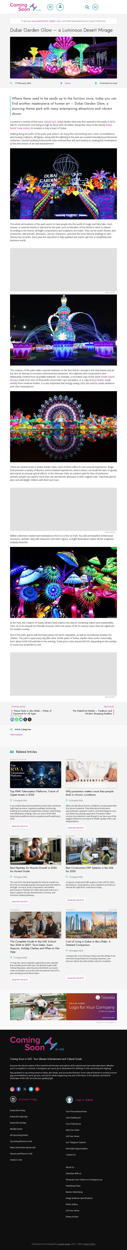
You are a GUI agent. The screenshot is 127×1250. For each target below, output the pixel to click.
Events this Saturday (18, 1116)
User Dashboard (73, 1117)
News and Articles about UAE (22, 1147)
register (52, 21)
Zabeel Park (50, 121)
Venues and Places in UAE (21, 1153)
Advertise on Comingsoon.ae (106, 1022)
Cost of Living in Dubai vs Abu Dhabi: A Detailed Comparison (88, 943)
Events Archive (72, 1216)
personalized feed (40, 21)
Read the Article (19, 826)
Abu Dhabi (113, 910)
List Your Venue (72, 1136)
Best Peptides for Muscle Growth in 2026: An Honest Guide (33, 869)
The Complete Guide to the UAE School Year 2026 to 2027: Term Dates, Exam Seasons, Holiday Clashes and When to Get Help (34, 947)
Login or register (84, 1100)
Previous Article (31, 710)
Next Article (93, 710)
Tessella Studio (63, 1244)
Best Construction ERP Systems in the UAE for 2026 (90, 869)
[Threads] (29, 719)
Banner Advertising (74, 1192)
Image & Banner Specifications (79, 1198)
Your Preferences (73, 1124)
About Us (70, 1167)
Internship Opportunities (77, 1148)
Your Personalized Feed (76, 1111)
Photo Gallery (72, 1204)
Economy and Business (18, 759)
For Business (70, 836)
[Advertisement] (63, 269)
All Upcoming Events (19, 1135)
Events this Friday (17, 1110)
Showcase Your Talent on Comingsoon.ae (84, 1179)
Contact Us (70, 1154)
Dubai (67, 83)
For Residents (70, 759)
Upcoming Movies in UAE (21, 1141)
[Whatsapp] (16, 719)
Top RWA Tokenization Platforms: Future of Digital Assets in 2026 (34, 793)
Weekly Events (16, 1129)
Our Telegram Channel (76, 1142)
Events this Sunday (18, 1122)
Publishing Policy (73, 1185)
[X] (25, 719)
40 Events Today (28, 1099)
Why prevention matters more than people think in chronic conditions (90, 793)
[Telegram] (21, 719)
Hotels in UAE (16, 1160)
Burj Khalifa (98, 380)
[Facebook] (12, 719)
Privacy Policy (89, 1244)
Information (16, 734)
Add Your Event (72, 1130)
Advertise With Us (73, 1173)
